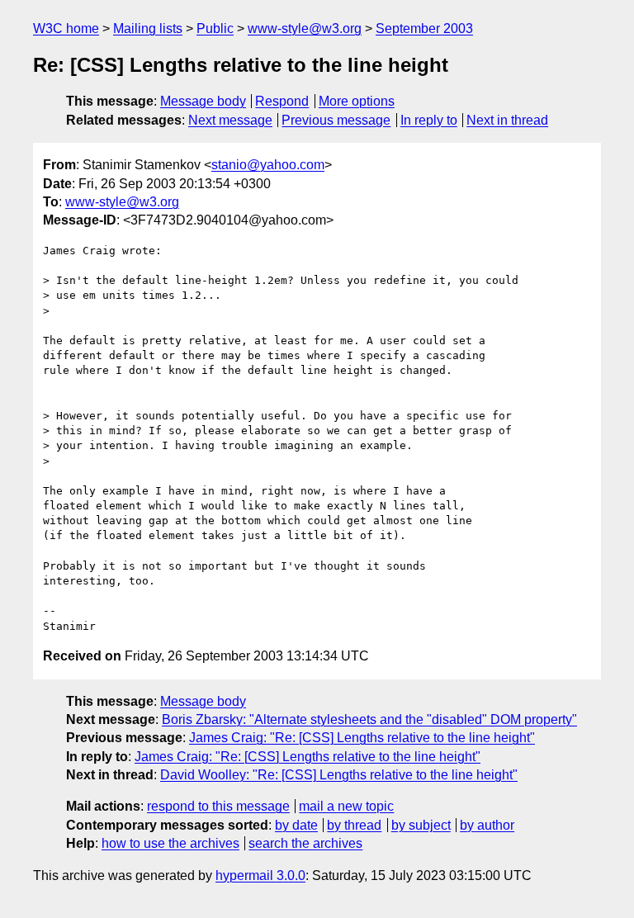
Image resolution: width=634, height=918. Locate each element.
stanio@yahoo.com (267, 165)
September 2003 (424, 28)
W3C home (66, 28)
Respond (282, 101)
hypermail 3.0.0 (260, 875)
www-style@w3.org (305, 28)
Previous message (336, 120)
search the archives (305, 843)
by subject (421, 825)
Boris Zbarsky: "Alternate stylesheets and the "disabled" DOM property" (369, 719)
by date (296, 825)
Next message (230, 120)
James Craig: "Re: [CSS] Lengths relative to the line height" (362, 738)
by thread (354, 825)
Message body (203, 101)
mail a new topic (346, 806)
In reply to (428, 120)
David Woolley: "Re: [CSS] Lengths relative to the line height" (339, 775)
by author (487, 825)
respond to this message (218, 806)
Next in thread (507, 120)
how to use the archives (170, 843)
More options (357, 101)
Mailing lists (147, 28)
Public (215, 28)
